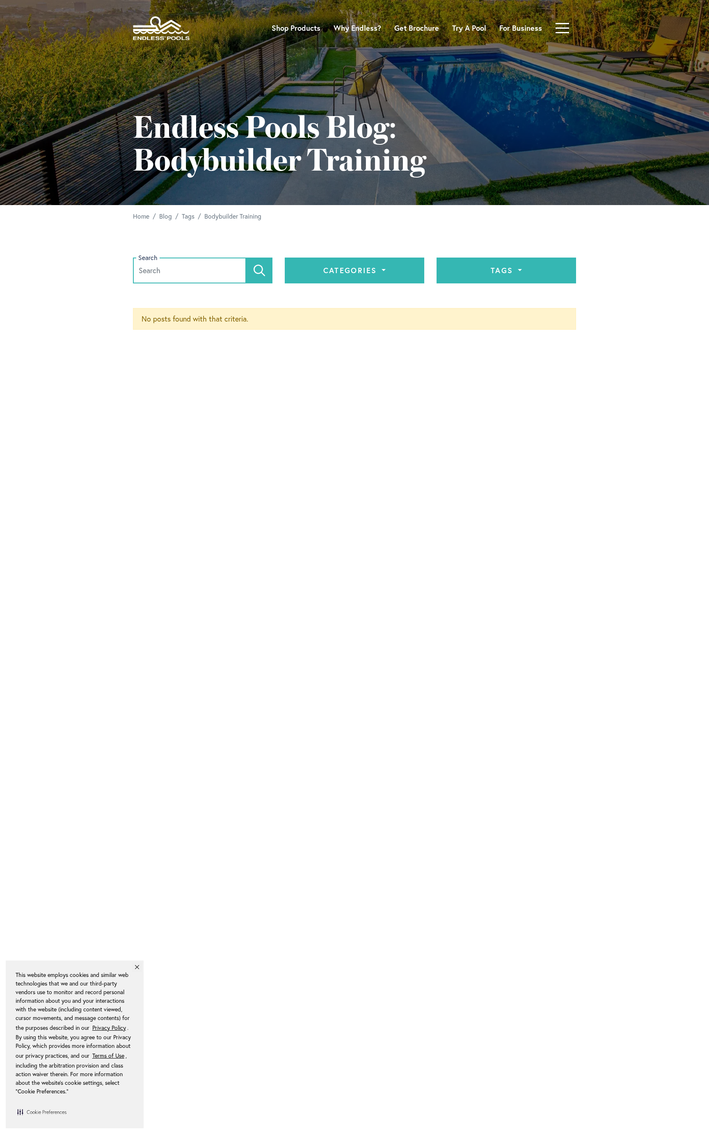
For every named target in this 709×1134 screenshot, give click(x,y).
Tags (503, 270)
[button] (42, 1111)
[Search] (259, 270)
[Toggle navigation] (562, 28)
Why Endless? (357, 28)
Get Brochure (416, 28)
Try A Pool (469, 28)
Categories (351, 270)
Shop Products (296, 28)
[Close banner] (137, 967)
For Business (520, 28)
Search (148, 258)
